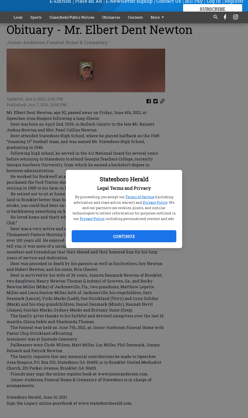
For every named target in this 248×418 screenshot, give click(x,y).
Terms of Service (140, 197)
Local (18, 17)
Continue (124, 236)
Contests (135, 17)
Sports (36, 17)
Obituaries (111, 17)
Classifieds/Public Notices (71, 17)
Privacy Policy (155, 202)
